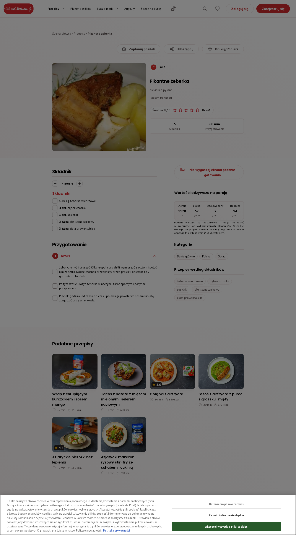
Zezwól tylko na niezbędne (226, 515)
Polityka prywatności (116, 530)
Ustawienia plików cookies (226, 504)
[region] (148, 515)
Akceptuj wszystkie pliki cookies (226, 526)
